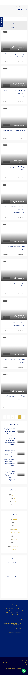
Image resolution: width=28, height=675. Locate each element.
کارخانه (14, 549)
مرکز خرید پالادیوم (11, 569)
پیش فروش (14, 501)
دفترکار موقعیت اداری (14, 532)
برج (14, 522)
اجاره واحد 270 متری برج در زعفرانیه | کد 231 (13, 167)
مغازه (14, 536)
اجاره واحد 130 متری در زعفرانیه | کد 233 (14, 90)
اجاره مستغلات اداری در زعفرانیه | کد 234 (14, 54)
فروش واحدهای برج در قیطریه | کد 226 (15, 359)
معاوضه (14, 505)
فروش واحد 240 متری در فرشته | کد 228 (14, 283)
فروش (14, 23)
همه (14, 18)
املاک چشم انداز (20, 61)
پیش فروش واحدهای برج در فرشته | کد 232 (14, 130)
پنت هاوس (14, 539)
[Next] (8, 417)
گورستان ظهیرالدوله (11, 576)
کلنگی (14, 542)
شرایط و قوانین (12, 668)
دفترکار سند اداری (14, 546)
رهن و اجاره (14, 27)
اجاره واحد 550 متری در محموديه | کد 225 (14, 396)
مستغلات (14, 529)
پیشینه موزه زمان (12, 583)
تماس (5, 668)
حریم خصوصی (20, 668)
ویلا (14, 526)
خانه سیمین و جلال (11, 562)
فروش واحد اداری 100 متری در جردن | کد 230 (13, 206)
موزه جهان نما (13, 590)
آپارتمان (15, 519)
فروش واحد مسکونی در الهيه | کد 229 (15, 246)
